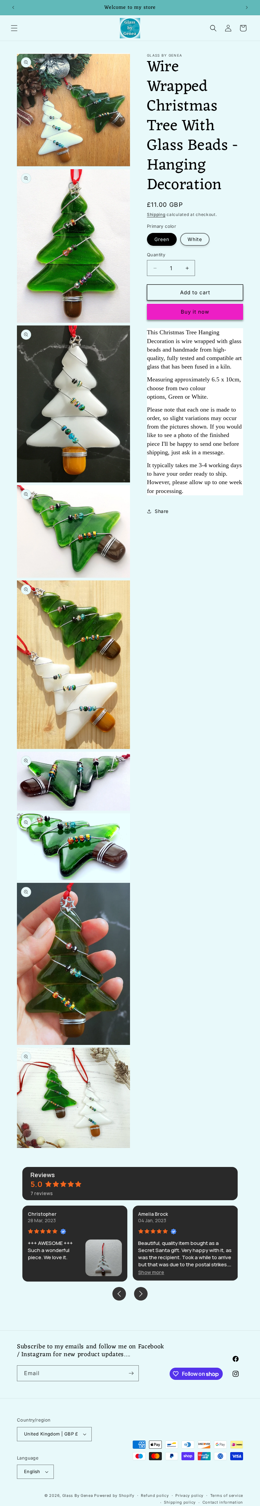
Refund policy (155, 1495)
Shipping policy (180, 1502)
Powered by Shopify (114, 1495)
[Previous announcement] (13, 7)
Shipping (156, 214)
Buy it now (195, 312)
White (195, 239)
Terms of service (226, 1495)
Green (161, 239)
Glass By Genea (77, 1495)
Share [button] (162, 511)
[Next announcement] (246, 7)
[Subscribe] (131, 1373)
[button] (14, 28)
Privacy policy (189, 1495)
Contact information (222, 1502)
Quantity (156, 254)
